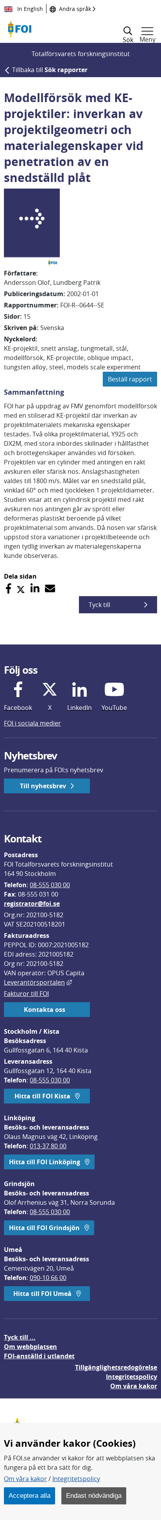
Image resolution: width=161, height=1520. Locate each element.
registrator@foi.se (32, 903)
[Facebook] (8, 588)
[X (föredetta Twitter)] (20, 588)
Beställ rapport (130, 379)
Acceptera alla (29, 1495)
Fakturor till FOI (26, 993)
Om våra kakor (25, 1478)
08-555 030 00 (50, 885)
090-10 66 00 (48, 1277)
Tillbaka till (50, 69)
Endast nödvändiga (94, 1495)
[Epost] (50, 588)
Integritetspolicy (76, 1478)
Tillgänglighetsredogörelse (116, 1367)
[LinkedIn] (34, 588)
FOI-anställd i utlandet (39, 1356)
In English (29, 8)
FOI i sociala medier (32, 723)
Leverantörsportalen (38, 982)
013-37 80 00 (48, 1146)
